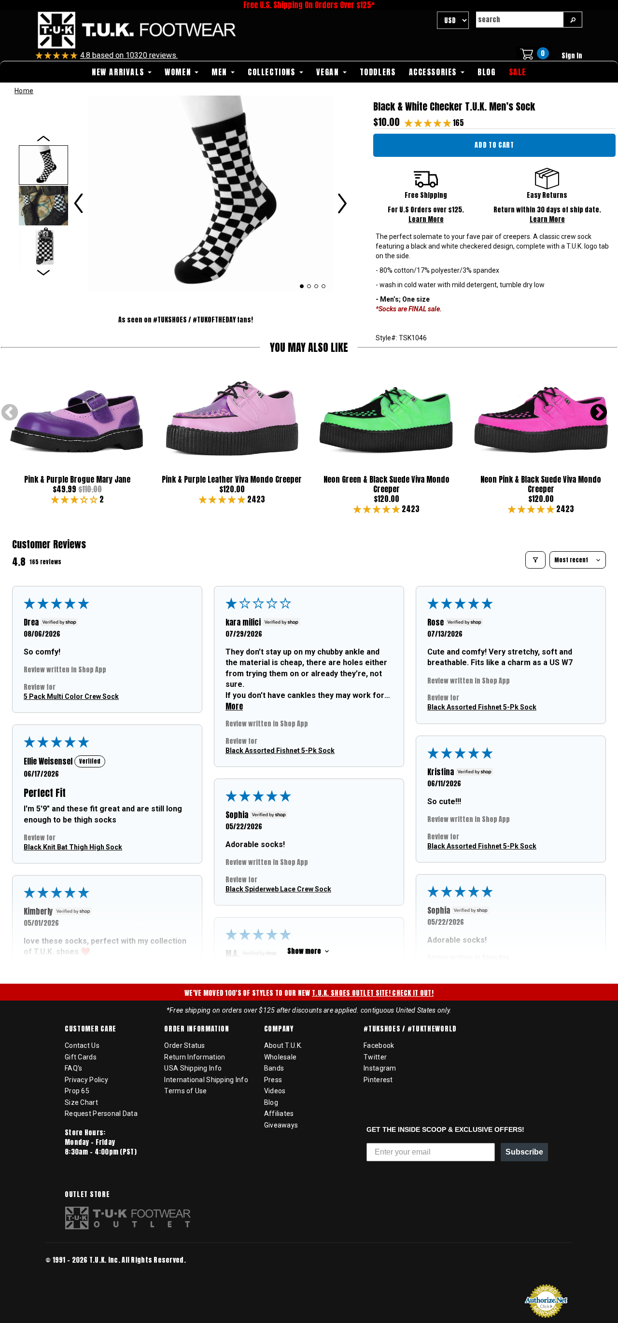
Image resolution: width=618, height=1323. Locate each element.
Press (273, 1080)
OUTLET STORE (87, 1194)
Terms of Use (185, 1091)
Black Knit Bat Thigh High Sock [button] (73, 847)
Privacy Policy (86, 1080)
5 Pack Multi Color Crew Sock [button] (71, 696)
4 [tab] (323, 286)
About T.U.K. (283, 1045)
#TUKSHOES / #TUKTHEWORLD (410, 1029)
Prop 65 (77, 1091)
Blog (271, 1102)
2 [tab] (309, 286)
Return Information (194, 1057)
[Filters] (535, 560)
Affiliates (279, 1113)
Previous (9, 413)
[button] (429, 122)
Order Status (184, 1045)
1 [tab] (301, 286)
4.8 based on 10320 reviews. (129, 55)
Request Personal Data (101, 1113)
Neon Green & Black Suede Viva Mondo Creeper (386, 484)
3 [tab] (316, 286)
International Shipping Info (206, 1080)
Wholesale (280, 1057)
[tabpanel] (210, 194)
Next (598, 413)
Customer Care (90, 1029)
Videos (275, 1091)
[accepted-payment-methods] (74, 1273)
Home (23, 91)
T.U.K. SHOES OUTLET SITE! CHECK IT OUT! (373, 993)
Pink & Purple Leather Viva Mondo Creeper (232, 479)
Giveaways (281, 1125)
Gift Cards (81, 1057)
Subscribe (524, 1152)
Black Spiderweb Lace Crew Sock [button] (278, 889)
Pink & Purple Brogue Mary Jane (77, 479)
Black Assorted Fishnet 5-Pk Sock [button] (280, 750)
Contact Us (82, 1045)
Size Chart (81, 1102)
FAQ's (73, 1068)
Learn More (426, 219)
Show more (304, 951)
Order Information (196, 1029)
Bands (274, 1068)
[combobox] (519, 20)
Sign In (572, 56)
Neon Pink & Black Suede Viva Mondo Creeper (540, 484)
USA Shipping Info (193, 1068)
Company (279, 1029)
